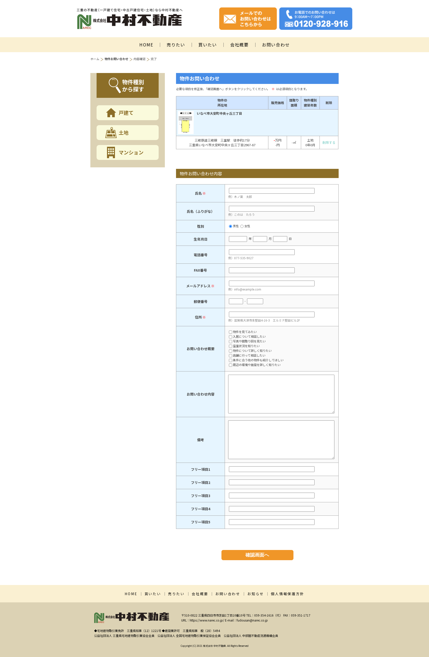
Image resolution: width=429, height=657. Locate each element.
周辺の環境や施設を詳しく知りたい (257, 365)
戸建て (126, 112)
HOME (146, 44)
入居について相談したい (249, 336)
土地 (124, 132)
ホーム (94, 59)
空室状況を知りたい (246, 346)
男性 (236, 226)
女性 (247, 226)
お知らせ (255, 593)
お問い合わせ (276, 44)
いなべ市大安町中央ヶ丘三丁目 (219, 113)
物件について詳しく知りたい (252, 351)
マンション (131, 152)
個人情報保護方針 (287, 593)
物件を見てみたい (245, 332)
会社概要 (239, 44)
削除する (328, 142)
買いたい (207, 44)
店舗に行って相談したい (249, 355)
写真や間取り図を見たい (249, 341)
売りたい (176, 44)
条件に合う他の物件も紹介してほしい (258, 360)
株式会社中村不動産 (129, 18)
